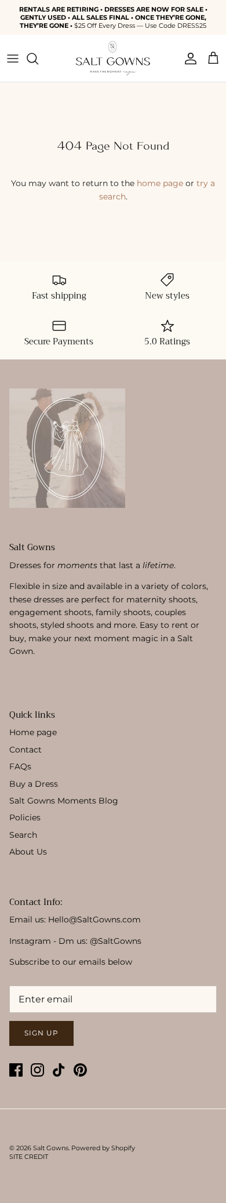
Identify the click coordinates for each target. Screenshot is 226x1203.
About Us (28, 851)
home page (160, 183)
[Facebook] (16, 1070)
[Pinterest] (80, 1070)
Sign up (41, 1032)
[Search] (38, 58)
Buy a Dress (33, 784)
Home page (33, 732)
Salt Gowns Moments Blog (63, 800)
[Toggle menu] (12, 58)
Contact (25, 749)
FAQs (20, 766)
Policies (25, 817)
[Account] (188, 58)
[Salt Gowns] (113, 58)
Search (23, 835)
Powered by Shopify (103, 1148)
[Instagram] (37, 1070)
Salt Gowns (50, 1148)
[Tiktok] (58, 1070)
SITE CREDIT (28, 1157)
